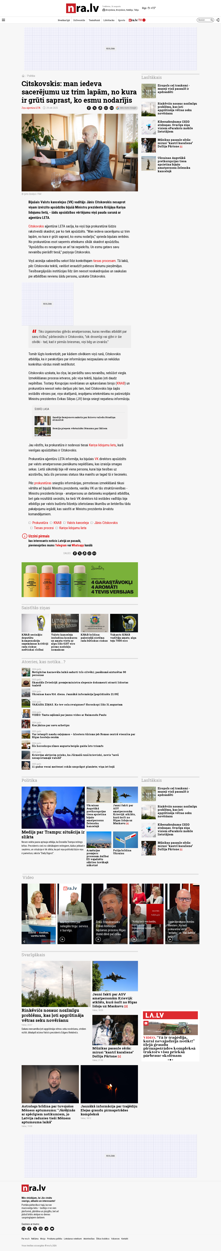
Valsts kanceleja (76, 523)
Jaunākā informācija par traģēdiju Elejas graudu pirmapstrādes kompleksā (109, 1110)
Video (28, 877)
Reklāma (35, 1239)
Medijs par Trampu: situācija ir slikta (53, 834)
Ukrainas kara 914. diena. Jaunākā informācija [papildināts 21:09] (75, 694)
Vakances (115, 1239)
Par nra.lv (26, 1239)
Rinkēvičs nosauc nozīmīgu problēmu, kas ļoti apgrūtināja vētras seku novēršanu (177, 108)
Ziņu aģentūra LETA (31, 107)
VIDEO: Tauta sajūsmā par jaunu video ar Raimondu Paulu (69, 715)
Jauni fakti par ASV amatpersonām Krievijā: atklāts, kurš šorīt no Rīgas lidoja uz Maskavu (124, 814)
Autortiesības (89, 1239)
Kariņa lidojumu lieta (70, 528)
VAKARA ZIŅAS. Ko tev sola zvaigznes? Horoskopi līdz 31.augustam (77, 704)
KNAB (121, 383)
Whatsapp (78, 545)
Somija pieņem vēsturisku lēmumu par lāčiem (79, 428)
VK (96, 459)
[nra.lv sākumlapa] (82, 8)
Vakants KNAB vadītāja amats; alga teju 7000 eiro (123, 637)
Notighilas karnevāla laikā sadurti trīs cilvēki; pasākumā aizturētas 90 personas (79, 673)
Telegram (61, 545)
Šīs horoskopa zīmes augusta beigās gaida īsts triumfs (67, 746)
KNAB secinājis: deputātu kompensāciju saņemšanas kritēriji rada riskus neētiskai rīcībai (35, 642)
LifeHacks (108, 20)
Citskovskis (36, 226)
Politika (31, 75)
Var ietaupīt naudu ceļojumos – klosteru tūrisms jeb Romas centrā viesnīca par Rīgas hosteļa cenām (83, 736)
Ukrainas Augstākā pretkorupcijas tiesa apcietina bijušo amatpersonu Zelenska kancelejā (174, 164)
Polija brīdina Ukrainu (122, 852)
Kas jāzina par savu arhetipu (50, 725)
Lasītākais (151, 77)
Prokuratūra (38, 523)
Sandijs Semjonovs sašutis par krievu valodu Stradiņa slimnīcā (83, 418)
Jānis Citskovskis (104, 523)
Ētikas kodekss (102, 1239)
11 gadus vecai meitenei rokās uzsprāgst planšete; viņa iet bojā (73, 766)
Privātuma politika (54, 1239)
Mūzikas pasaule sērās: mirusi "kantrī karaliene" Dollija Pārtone (175, 143)
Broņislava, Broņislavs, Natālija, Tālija (120, 10)
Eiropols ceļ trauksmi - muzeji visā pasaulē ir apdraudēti (174, 89)
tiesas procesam (104, 261)
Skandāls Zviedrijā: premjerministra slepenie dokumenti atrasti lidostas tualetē (80, 684)
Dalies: (67, 553)
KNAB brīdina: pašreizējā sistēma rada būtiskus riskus (94, 637)
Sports (121, 20)
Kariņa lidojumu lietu (102, 445)
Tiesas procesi (42, 528)
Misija (42, 1239)
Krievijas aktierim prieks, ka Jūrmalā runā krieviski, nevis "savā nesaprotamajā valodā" (75, 756)
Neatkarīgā (64, 20)
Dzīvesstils (79, 20)
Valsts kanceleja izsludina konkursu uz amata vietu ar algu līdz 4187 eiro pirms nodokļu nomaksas (64, 642)
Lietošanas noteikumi (73, 1239)
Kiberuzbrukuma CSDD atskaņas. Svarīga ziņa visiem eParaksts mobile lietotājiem (175, 126)
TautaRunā (94, 20)
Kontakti (124, 1239)
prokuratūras (42, 483)
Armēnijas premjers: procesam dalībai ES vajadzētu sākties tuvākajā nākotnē (98, 858)
